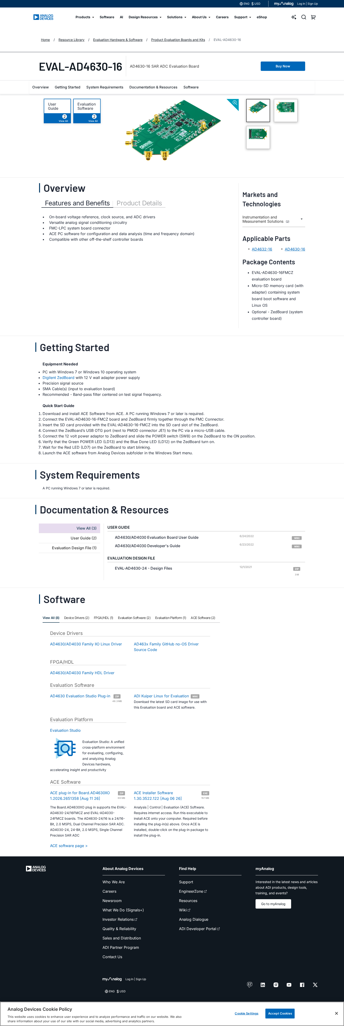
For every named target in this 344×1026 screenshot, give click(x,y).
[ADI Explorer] (294, 17)
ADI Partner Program (120, 947)
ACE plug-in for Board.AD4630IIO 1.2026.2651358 (87, 795)
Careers (109, 891)
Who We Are (113, 882)
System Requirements (104, 87)
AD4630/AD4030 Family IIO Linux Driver (86, 644)
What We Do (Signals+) (123, 910)
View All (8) (51, 618)
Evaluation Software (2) (134, 618)
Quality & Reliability (119, 928)
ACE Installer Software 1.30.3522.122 (171, 795)
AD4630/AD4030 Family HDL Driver (82, 672)
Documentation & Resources (153, 87)
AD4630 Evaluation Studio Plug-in (86, 698)
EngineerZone (191, 891)
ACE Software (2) (203, 618)
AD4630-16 (295, 249)
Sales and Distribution (121, 938)
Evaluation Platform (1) (170, 618)
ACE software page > (69, 845)
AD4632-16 (262, 249)
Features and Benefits (77, 203)
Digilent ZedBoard (58, 377)
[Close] (336, 1013)
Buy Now (283, 66)
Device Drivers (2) (76, 618)
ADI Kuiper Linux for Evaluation (166, 696)
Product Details (139, 203)
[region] (172, 1014)
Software (191, 87)
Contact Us (112, 956)
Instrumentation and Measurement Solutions (265, 219)
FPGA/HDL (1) (103, 618)
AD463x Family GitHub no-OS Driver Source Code (166, 647)
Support (186, 882)
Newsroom (112, 900)
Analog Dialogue (193, 919)
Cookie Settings (246, 1013)
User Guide (53, 106)
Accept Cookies (280, 1013)
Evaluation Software (86, 106)
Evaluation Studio (65, 730)
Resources (188, 900)
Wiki (183, 910)
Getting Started (67, 87)
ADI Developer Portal (197, 928)
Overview (40, 87)
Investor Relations (118, 919)
